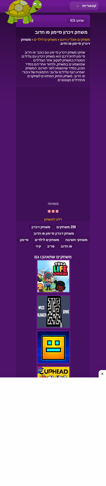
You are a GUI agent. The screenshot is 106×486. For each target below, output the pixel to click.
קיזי (38, 246)
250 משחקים (66, 227)
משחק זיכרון (41, 227)
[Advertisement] (53, 146)
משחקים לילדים (45, 39)
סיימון (24, 240)
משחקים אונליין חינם (75, 39)
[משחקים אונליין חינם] (23, 23)
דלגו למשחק (53, 219)
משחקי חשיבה (76, 240)
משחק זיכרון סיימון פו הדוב (54, 233)
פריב (50, 246)
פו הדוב (66, 246)
